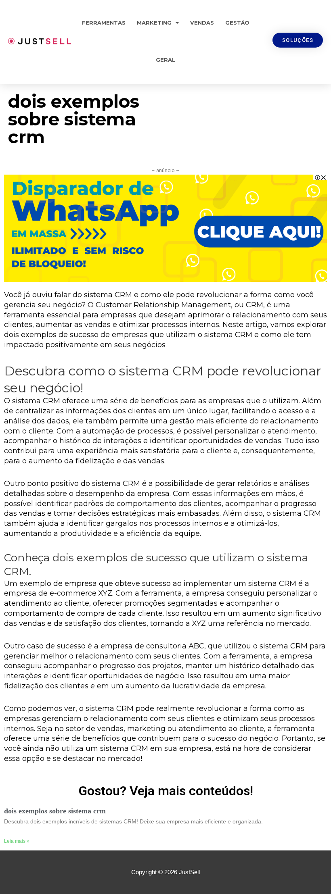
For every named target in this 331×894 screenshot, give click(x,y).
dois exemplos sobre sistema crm (55, 811)
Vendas (202, 22)
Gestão (237, 22)
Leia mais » (16, 841)
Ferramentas (104, 22)
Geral (165, 59)
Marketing (154, 22)
